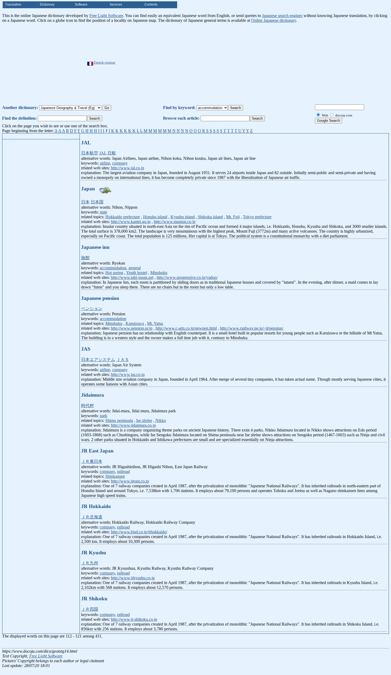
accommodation (113, 268)
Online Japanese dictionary (273, 20)
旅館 (85, 257)
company (120, 163)
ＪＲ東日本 (91, 461)
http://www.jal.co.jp (127, 168)
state (103, 212)
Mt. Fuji (233, 217)
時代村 (87, 405)
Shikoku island (210, 217)
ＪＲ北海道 (91, 517)
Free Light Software (106, 15)
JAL (102, 153)
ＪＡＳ (122, 359)
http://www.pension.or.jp (131, 328)
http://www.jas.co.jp (128, 374)
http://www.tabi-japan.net (132, 277)
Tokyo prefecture (257, 217)
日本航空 (89, 153)
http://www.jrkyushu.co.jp (133, 578)
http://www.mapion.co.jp (175, 221)
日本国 (97, 202)
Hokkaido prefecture (122, 217)
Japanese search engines (282, 15)
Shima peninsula (119, 420)
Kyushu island (182, 217)
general (134, 268)
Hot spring (114, 272)
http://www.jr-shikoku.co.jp (134, 619)
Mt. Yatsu (155, 323)
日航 (111, 153)
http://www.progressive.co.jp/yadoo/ (187, 277)
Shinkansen (115, 476)
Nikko (160, 420)
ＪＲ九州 (89, 563)
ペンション (91, 308)
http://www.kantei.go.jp (131, 221)
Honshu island (155, 217)
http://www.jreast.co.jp (130, 481)
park (103, 415)
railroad (123, 471)
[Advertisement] (211, 63)
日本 (85, 202)
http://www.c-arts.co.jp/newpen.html (186, 328)
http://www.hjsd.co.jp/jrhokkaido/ (139, 532)
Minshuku (158, 272)
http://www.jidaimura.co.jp (133, 425)
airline (105, 163)
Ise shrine (144, 420)
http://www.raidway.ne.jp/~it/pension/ (251, 328)
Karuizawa (135, 323)
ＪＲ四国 (89, 609)
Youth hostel (136, 272)
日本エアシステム (98, 359)
